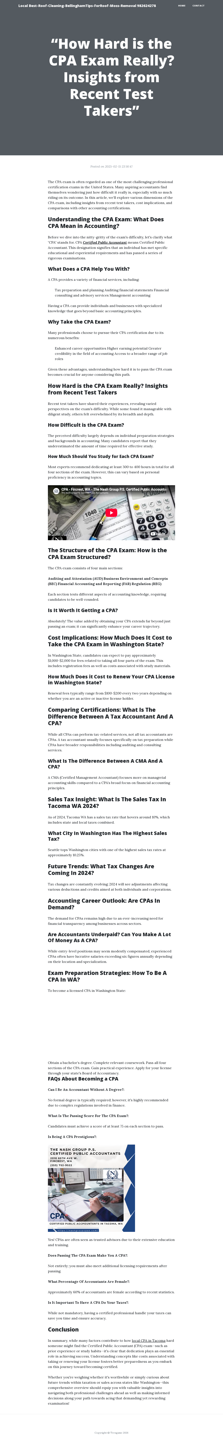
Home (182, 5)
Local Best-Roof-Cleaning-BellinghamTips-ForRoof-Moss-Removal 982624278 (87, 5)
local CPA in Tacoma (149, 1340)
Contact (199, 5)
